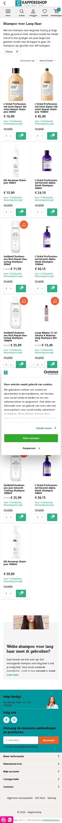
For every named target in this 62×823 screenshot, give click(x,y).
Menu (8, 15)
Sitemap (51, 798)
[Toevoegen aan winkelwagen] (21, 136)
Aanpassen (29, 448)
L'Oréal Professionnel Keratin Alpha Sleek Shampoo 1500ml (46, 260)
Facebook (6, 720)
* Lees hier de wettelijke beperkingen (20, 746)
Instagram (14, 720)
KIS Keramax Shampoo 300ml (15, 181)
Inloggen (33, 15)
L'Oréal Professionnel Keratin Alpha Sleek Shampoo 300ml (46, 184)
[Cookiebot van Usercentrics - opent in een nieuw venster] (44, 372)
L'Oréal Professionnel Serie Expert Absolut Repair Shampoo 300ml (15, 107)
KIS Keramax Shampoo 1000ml (15, 563)
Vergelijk (8, 128)
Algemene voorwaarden (20, 798)
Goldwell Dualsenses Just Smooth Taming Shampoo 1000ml (14, 489)
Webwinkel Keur (51, 820)
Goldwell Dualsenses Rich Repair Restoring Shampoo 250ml (16, 260)
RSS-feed (40, 798)
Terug (4, 3)
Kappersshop (34, 812)
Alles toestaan (31, 438)
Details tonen (44, 428)
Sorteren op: (27, 60)
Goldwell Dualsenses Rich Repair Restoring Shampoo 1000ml (16, 336)
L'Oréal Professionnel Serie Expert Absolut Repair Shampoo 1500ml (46, 107)
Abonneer (49, 740)
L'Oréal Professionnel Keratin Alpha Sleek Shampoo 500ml (46, 489)
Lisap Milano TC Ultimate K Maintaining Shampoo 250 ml (46, 336)
